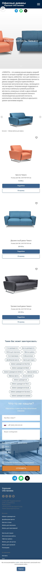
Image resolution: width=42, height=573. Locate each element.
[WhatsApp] (21, 10)
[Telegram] (16, 10)
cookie (17, 562)
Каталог (4, 419)
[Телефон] (25, 10)
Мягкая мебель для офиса (16, 419)
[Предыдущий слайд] (2, 405)
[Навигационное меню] (38, 4)
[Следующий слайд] (40, 405)
